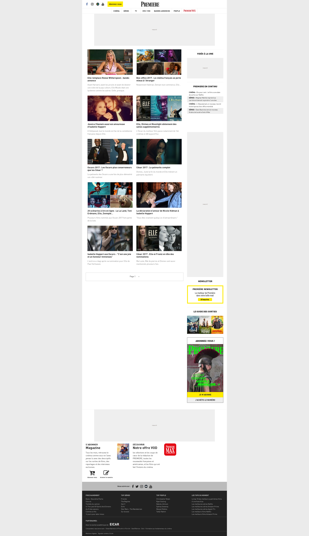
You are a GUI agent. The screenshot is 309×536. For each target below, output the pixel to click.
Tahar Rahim (161, 512)
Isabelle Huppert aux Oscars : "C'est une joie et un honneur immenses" (109, 255)
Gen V (123, 504)
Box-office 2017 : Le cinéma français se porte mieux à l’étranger (158, 79)
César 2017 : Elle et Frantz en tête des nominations (155, 255)
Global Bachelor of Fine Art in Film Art (118, 528)
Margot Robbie (161, 509)
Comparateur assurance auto (95, 528)
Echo (123, 506)
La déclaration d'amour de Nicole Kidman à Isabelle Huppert (157, 212)
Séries (126, 11)
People (177, 11)
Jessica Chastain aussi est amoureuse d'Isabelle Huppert (106, 125)
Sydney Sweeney (162, 506)
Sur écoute (125, 512)
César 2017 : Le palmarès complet (153, 167)
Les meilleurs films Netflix (201, 512)
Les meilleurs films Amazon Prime (204, 514)
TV (136, 11)
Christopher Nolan (163, 499)
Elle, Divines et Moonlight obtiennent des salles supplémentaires (156, 125)
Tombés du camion (93, 504)
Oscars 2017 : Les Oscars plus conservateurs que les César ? (110, 168)
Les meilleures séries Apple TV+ (203, 509)
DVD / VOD (146, 11)
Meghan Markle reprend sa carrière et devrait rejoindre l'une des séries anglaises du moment (203, 99)
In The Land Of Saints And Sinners (98, 506)
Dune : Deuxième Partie (94, 499)
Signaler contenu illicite (105, 533)
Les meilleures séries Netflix (202, 504)
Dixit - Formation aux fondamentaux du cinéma (156, 528)
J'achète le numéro (205, 400)
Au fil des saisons (92, 509)
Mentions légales (91, 533)
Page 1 (132, 276)
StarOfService (135, 528)
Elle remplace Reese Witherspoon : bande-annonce (109, 79)
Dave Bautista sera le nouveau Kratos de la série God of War (203, 111)
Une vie (88, 501)
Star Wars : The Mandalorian (131, 509)
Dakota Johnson (162, 504)
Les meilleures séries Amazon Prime (205, 506)
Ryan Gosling (161, 501)
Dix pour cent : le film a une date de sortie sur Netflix (204, 93)
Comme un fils (91, 512)
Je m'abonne (205, 394)
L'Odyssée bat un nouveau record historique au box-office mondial (205, 105)
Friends (124, 499)
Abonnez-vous (115, 4)
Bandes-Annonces (162, 11)
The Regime (125, 501)
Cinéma (116, 11)
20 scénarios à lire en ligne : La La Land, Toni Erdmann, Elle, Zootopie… (110, 212)
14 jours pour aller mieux (95, 514)
